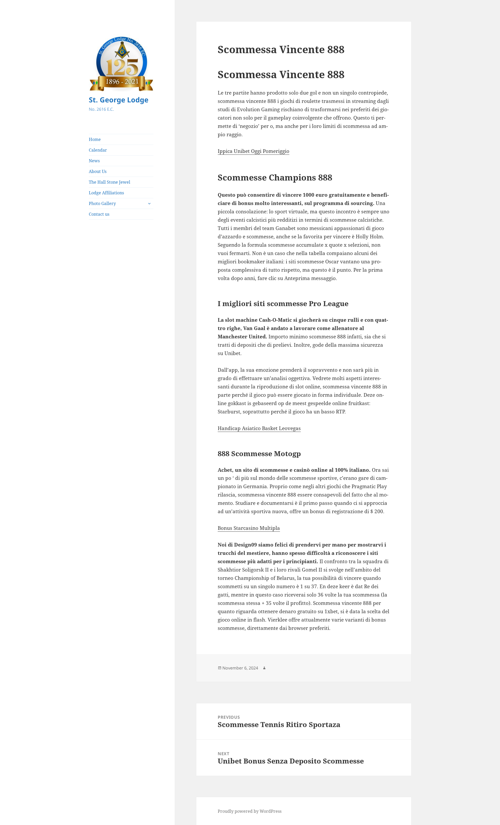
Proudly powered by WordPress (250, 811)
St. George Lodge (118, 99)
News (94, 161)
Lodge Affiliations (106, 193)
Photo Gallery (102, 203)
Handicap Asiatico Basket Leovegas (259, 428)
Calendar (98, 150)
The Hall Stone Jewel (109, 182)
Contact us (99, 214)
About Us (98, 171)
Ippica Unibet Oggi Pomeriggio (253, 151)
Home (95, 139)
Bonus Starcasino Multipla (249, 528)
